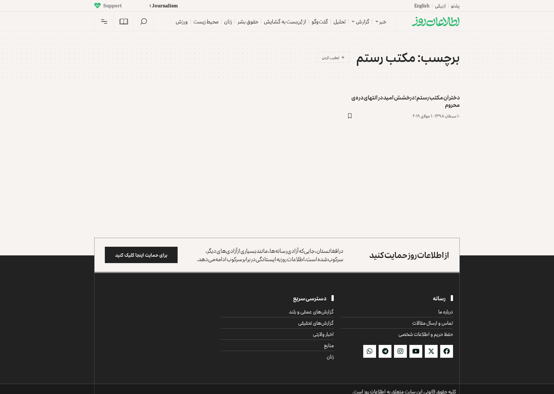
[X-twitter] (431, 351)
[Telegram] (385, 351)
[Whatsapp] (369, 351)
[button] (143, 21)
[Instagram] (400, 351)
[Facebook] (446, 351)
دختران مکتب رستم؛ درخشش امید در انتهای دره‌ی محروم (405, 101)
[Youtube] (415, 351)
